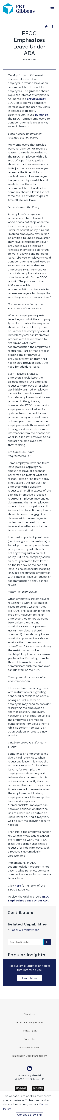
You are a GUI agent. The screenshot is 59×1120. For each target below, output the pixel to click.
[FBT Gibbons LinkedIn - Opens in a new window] (29, 1068)
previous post (36, 99)
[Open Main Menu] (52, 8)
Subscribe (29, 1039)
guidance (41, 115)
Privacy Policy (29, 1030)
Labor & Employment (25, 930)
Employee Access (29, 1047)
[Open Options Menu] (52, 26)
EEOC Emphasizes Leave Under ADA (29, 898)
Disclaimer (29, 1014)
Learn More (29, 978)
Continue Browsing (29, 1115)
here (18, 885)
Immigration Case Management (29, 1055)
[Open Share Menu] (46, 26)
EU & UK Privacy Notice (30, 1022)
